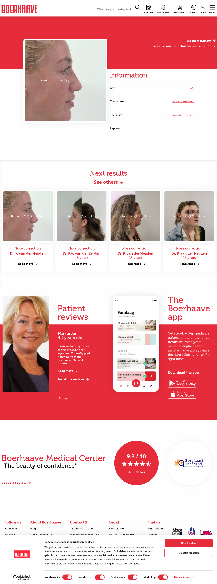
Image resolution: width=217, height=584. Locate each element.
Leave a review (14, 482)
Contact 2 (78, 522)
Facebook (10, 528)
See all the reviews (71, 379)
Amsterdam (155, 528)
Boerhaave (19, 9)
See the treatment (199, 40)
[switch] (100, 577)
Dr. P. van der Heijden (179, 115)
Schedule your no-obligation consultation (182, 46)
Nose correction (183, 101)
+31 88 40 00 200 (81, 528)
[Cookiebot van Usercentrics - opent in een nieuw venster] (22, 577)
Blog (33, 528)
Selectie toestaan (189, 552)
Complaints (117, 528)
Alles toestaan (188, 543)
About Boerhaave (45, 522)
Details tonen (182, 577)
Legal (114, 522)
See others (106, 182)
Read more (65, 371)
